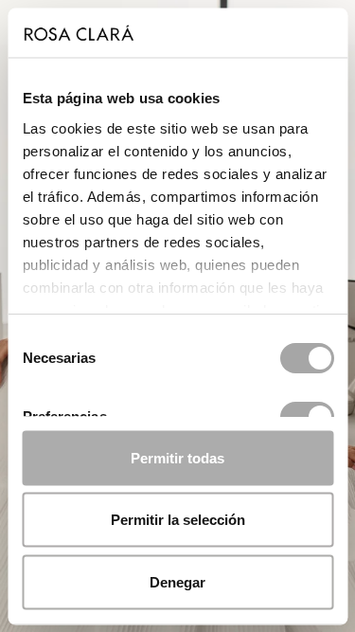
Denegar (177, 581)
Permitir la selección (178, 520)
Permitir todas (177, 457)
